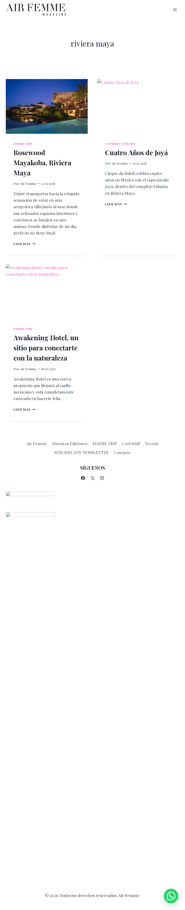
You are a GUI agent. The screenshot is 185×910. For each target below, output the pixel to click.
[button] (171, 896)
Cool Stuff (131, 443)
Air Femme (28, 183)
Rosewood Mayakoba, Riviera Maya (42, 162)
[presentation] (47, 106)
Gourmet (113, 144)
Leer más (24, 243)
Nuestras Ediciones (69, 443)
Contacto (122, 452)
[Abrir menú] (174, 9)
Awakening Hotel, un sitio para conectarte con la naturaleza (46, 347)
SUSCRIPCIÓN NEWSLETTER (81, 452)
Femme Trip (23, 144)
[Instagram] (102, 478)
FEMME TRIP (104, 443)
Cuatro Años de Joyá (136, 152)
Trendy (129, 144)
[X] (92, 478)
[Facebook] (83, 478)
